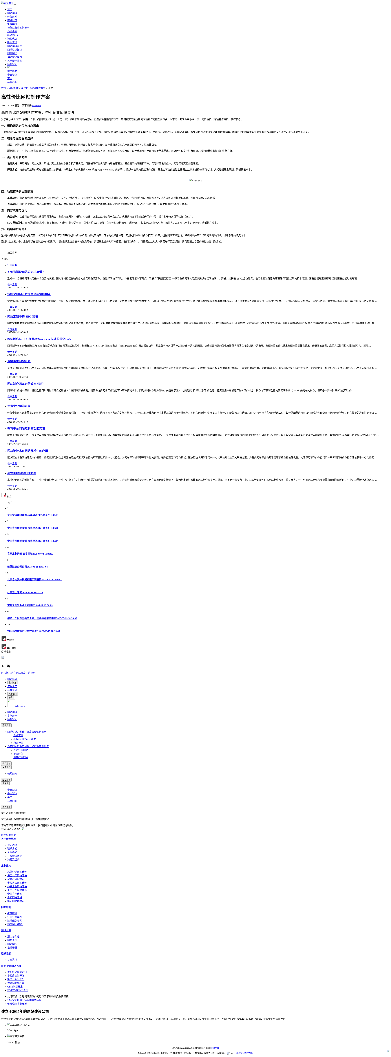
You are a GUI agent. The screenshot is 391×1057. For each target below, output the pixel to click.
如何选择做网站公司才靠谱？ (26, 272)
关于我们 (12, 694)
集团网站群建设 (15, 901)
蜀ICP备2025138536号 (245, 1053)
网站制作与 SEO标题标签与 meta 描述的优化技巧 (39, 339)
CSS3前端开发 (15, 986)
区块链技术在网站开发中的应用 (27, 450)
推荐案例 (12, 24)
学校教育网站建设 (17, 883)
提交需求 (12, 959)
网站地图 (215, 1048)
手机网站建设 (14, 897)
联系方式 (12, 848)
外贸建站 (12, 16)
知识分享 (6, 930)
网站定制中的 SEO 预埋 (22, 316)
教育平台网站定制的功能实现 (26, 428)
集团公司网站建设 (17, 875)
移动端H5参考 (15, 924)
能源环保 (18, 753)
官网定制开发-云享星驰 (30, 553)
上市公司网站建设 (17, 890)
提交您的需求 (8, 835)
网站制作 (12, 53)
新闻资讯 (12, 42)
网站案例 (6, 907)
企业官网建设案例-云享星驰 (32, 515)
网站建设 (12, 13)
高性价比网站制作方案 (33, 88)
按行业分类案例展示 (18, 27)
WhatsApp (20, 706)
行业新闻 (12, 265)
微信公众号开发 (15, 979)
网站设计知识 (14, 49)
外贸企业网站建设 (17, 886)
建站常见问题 (14, 57)
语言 (11, 697)
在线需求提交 (14, 856)
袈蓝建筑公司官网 (27, 566)
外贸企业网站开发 (19, 406)
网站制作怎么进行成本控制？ (26, 383)
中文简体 (12, 71)
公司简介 (12, 773)
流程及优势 (13, 859)
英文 (9, 78)
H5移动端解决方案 (11, 966)
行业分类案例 (14, 917)
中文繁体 (12, 74)
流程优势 (12, 38)
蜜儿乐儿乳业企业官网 (30, 605)
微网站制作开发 (15, 983)
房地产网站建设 (15, 879)
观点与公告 (13, 936)
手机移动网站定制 (17, 972)
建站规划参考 (14, 920)
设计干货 (12, 947)
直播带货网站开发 (19, 361)
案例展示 (12, 20)
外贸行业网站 (20, 750)
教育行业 (18, 742)
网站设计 (12, 940)
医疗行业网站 (20, 757)
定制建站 (6, 865)
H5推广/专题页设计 (17, 990)
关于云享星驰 (14, 60)
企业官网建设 (14, 894)
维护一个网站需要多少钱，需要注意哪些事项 (42, 618)
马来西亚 (12, 82)
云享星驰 (12, 284)
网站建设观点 (14, 46)
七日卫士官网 (25, 592)
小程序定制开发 (15, 975)
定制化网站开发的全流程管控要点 (29, 294)
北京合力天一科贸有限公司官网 (34, 579)
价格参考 (12, 852)
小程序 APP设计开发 (24, 739)
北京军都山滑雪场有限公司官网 (24, 1000)
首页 (9, 9)
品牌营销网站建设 (17, 872)
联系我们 (12, 64)
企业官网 (18, 735)
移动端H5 (12, 35)
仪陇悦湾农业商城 (17, 1003)
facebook (36, 105)
